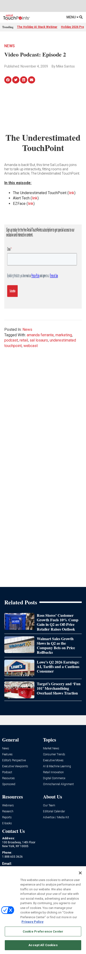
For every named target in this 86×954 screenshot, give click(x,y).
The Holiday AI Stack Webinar (37, 27)
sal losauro (39, 340)
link (71, 193)
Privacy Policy (32, 921)
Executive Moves (53, 760)
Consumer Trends (54, 754)
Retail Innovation (53, 772)
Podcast (7, 772)
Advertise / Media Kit (56, 817)
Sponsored (8, 784)
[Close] (80, 873)
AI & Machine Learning (57, 766)
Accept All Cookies (42, 945)
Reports (7, 817)
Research (7, 811)
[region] (43, 910)
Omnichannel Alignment (58, 784)
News (9, 46)
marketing (63, 335)
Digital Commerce (54, 778)
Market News (51, 748)
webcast (30, 345)
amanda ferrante (40, 335)
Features (7, 754)
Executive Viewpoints (15, 766)
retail (24, 340)
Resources (8, 778)
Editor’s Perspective (14, 760)
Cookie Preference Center (43, 931)
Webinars (8, 805)
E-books (7, 823)
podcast (11, 340)
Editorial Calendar (54, 811)
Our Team (49, 805)
